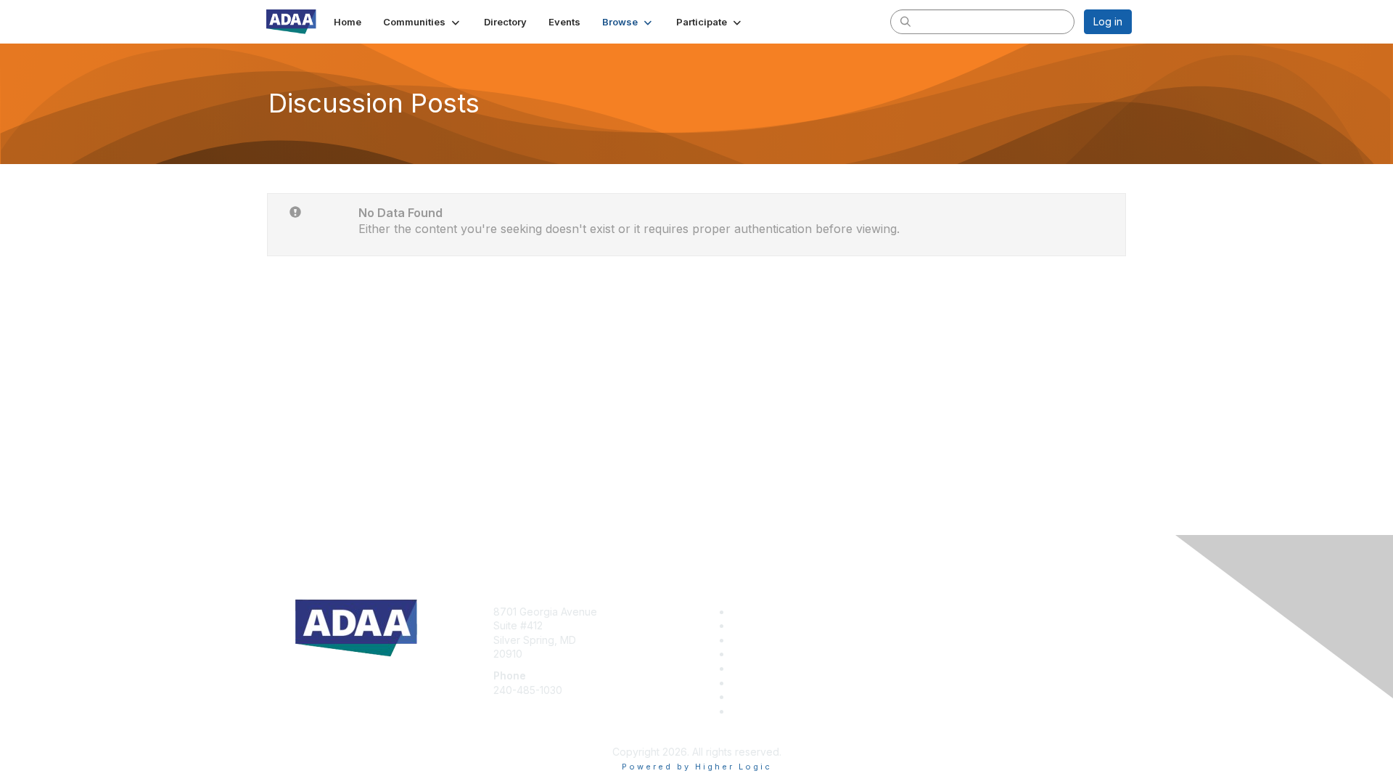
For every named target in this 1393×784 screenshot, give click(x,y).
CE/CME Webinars (774, 683)
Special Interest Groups (787, 654)
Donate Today (318, 709)
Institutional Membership (788, 640)
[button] (422, 22)
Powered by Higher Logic (697, 766)
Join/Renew (760, 611)
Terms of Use (944, 625)
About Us (934, 611)
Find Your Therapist (779, 696)
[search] (905, 21)
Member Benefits (772, 625)
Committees (759, 668)
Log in (1107, 21)
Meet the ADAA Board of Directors (813, 711)
